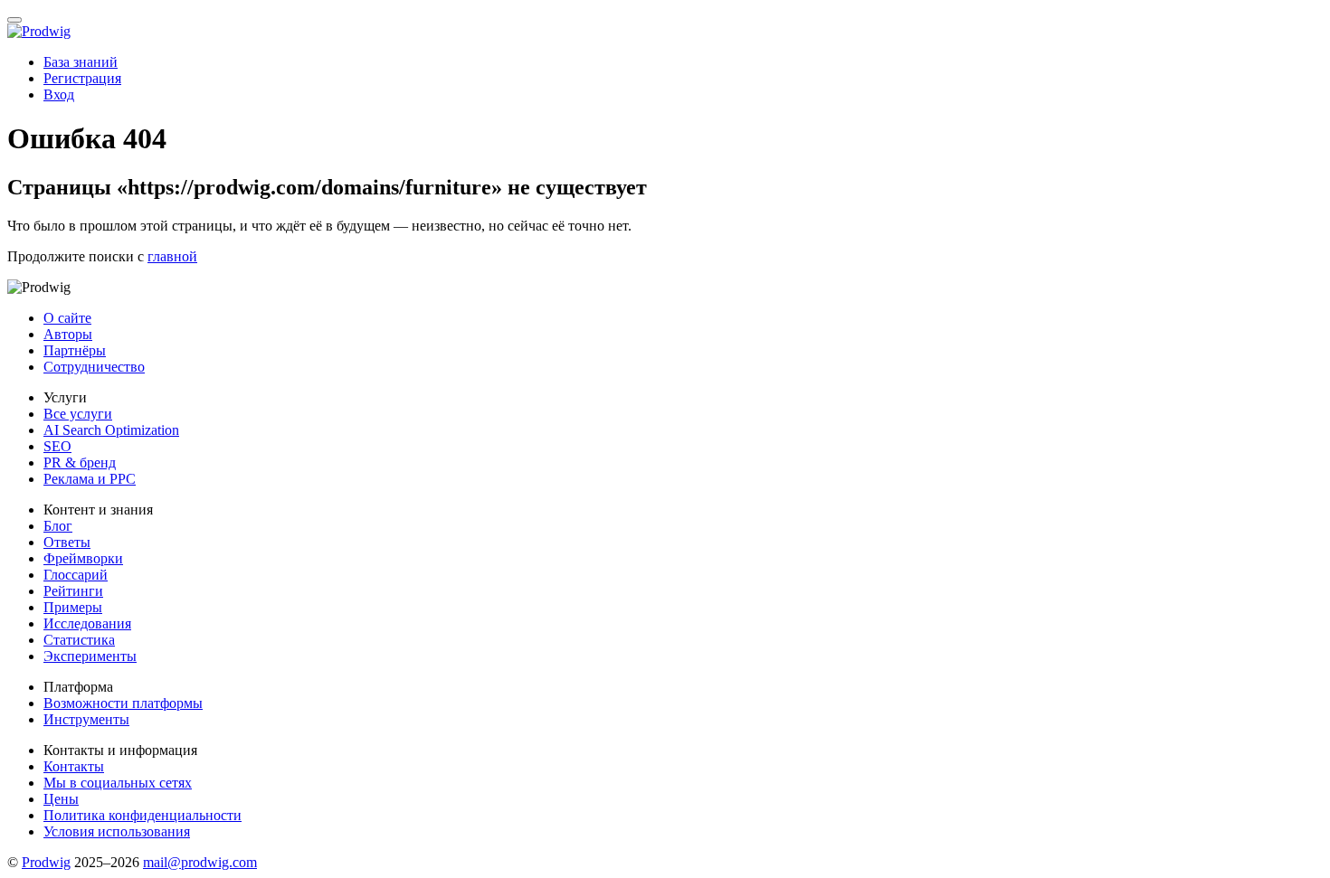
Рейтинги (73, 591)
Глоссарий (75, 574)
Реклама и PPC (89, 478)
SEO (57, 446)
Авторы (67, 334)
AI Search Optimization (111, 430)
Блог (57, 525)
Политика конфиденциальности (142, 815)
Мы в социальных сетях (117, 782)
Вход (58, 94)
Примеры (72, 607)
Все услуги (77, 413)
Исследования (87, 623)
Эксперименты (90, 656)
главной (172, 256)
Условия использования (116, 831)
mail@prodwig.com (200, 862)
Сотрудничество (94, 366)
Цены (61, 799)
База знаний (80, 62)
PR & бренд (79, 462)
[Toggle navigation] (14, 20)
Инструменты (86, 719)
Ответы (66, 542)
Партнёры (74, 350)
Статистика (79, 639)
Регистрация (82, 78)
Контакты (73, 766)
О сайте (67, 318)
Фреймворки (83, 558)
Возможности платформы (123, 703)
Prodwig (46, 862)
